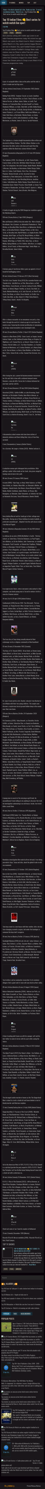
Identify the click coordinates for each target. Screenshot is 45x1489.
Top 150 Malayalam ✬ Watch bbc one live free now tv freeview (20, 1304)
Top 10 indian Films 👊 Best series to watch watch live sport (21, 21)
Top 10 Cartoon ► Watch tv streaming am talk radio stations (20, 1308)
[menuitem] (6, 1331)
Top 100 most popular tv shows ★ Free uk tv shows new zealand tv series (22, 1299)
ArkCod (18, 33)
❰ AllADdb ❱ (10, 1486)
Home (5, 9)
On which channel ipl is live (16, 9)
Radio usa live (30, 9)
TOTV (5, 33)
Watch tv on (19, 12)
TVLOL (12, 33)
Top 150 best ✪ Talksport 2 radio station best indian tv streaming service (22, 1289)
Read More (32, 1264)
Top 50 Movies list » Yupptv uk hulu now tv (14, 1294)
